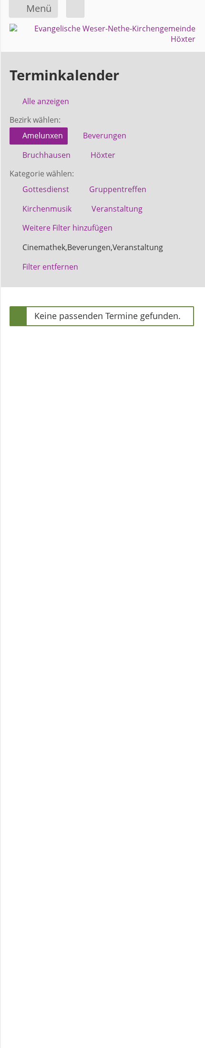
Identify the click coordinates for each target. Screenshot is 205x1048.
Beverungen (104, 135)
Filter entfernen (50, 267)
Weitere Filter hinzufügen (67, 228)
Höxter (103, 155)
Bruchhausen (46, 155)
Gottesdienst (45, 189)
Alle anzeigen (45, 101)
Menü (38, 8)
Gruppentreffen (117, 189)
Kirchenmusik (47, 209)
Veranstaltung (117, 209)
